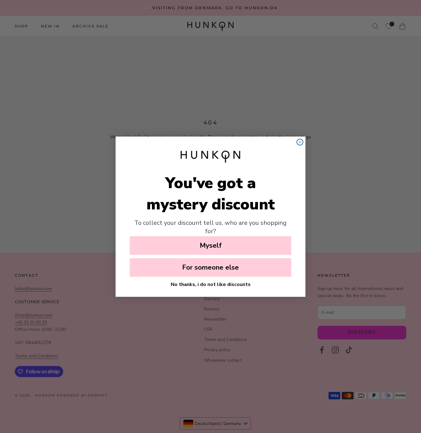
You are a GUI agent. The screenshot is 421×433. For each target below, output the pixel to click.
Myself (211, 245)
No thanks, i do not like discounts (211, 284)
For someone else (210, 267)
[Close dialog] (300, 142)
